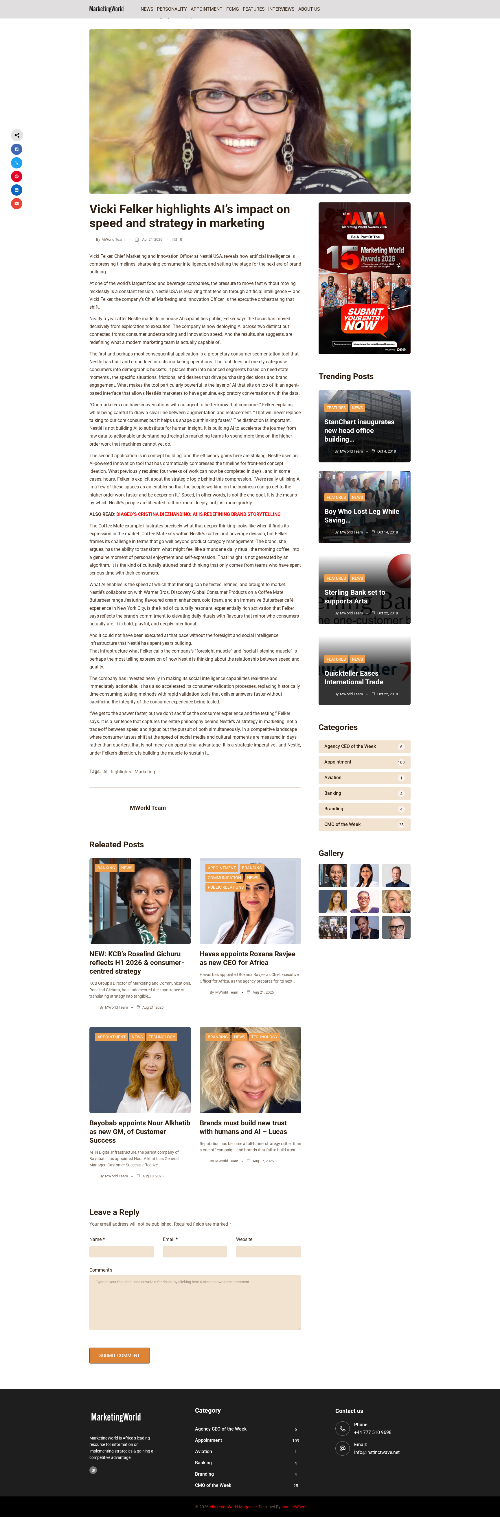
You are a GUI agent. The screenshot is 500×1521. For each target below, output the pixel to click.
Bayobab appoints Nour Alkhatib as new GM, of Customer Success (139, 1131)
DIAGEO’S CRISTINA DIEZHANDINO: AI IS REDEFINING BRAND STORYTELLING (198, 514)
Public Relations (226, 887)
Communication (224, 877)
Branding (252, 868)
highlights (121, 772)
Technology (162, 1037)
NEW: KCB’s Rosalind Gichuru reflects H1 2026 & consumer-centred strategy (136, 962)
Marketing (145, 772)
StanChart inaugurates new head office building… (359, 430)
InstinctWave (293, 1507)
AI (105, 772)
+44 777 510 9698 (372, 1432)
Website (244, 1239)
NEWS (126, 868)
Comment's (100, 1270)
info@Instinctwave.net (377, 1452)
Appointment (222, 868)
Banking (106, 868)
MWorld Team (113, 239)
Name (97, 1239)
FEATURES (336, 407)
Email (170, 1239)
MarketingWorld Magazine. (233, 1507)
